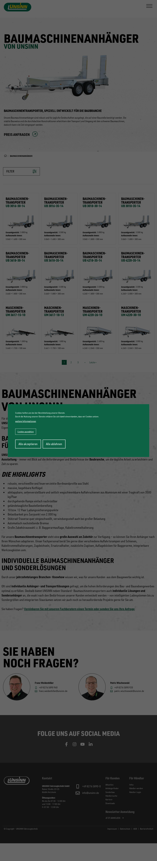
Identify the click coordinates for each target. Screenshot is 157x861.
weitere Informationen (25, 421)
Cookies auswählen (25, 431)
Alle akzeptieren (28, 444)
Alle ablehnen (54, 444)
